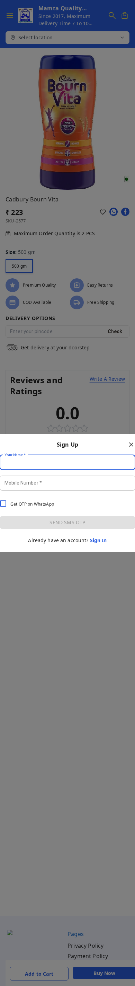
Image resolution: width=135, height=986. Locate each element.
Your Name (15, 455)
